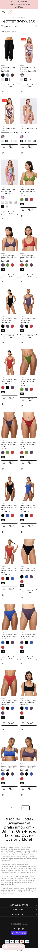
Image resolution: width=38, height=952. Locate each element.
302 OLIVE (7, 265)
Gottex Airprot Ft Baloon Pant (8, 68)
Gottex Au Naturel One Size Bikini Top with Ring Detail (27, 191)
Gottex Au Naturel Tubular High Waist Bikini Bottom (28, 569)
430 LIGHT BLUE (7, 75)
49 (19, 808)
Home (14, 17)
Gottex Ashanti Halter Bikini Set (28, 129)
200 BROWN (12, 75)
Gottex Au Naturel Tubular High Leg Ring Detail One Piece (9, 507)
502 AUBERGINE (26, 199)
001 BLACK (26, 326)
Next (25, 808)
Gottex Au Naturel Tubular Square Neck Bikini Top (28, 701)
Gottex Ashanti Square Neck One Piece (8, 190)
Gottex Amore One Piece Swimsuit (27, 68)
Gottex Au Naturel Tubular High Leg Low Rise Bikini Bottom (28, 381)
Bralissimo (10, 12)
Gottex (3, 65)
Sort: (2, 32)
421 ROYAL (7, 515)
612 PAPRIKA (31, 199)
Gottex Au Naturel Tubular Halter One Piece (9, 319)
